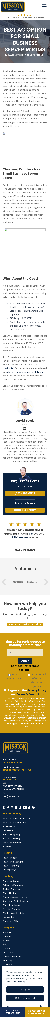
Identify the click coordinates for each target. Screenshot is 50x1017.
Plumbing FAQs (10, 921)
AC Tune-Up (9, 826)
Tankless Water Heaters (15, 897)
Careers (6, 948)
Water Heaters (10, 893)
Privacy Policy (36, 690)
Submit (25, 660)
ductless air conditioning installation (25, 372)
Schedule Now (25, 510)
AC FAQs (7, 846)
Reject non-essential (25, 998)
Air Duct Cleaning (11, 838)
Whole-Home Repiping (14, 913)
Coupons (7, 936)
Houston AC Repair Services (16, 818)
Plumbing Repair (11, 881)
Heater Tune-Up (11, 865)
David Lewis (14, 54)
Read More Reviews (25, 550)
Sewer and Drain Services (15, 901)
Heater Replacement (13, 861)
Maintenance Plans (12, 956)
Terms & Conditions (30, 694)
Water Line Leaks (11, 905)
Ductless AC (8, 830)
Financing (7, 960)
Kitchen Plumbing (11, 889)
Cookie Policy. (19, 981)
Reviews (7, 940)
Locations (7, 964)
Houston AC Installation (14, 822)
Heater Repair (10, 857)
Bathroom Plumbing (13, 885)
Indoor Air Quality (11, 834)
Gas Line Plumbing (12, 909)
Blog (5, 944)
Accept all (25, 989)
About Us (7, 932)
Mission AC (8, 368)
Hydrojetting (9, 917)
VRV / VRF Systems (12, 842)
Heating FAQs (9, 869)
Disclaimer (8, 952)
